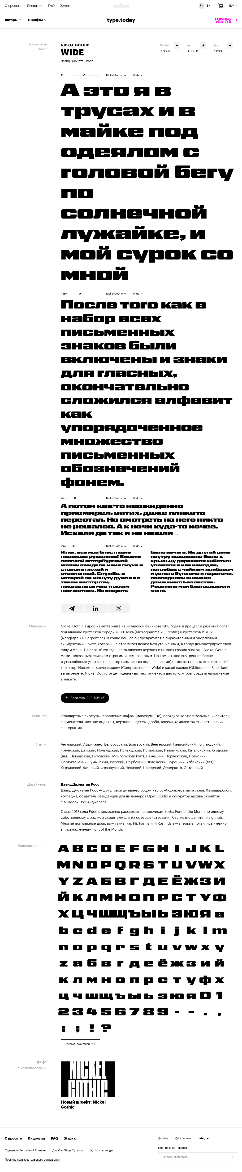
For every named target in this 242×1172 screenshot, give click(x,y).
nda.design (105, 1150)
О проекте (13, 6)
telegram (205, 1138)
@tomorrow (183, 1138)
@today (163, 1138)
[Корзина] (220, 6)
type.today (121, 20)
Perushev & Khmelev (32, 1150)
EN (209, 5)
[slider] (84, 75)
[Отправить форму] (232, 1157)
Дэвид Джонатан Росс (77, 61)
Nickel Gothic (75, 45)
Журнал (66, 6)
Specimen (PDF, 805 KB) (87, 697)
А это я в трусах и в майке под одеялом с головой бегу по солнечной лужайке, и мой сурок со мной (147, 182)
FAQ (51, 6)
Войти (233, 5)
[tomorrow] (226, 20)
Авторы (11, 20)
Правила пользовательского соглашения (32, 1159)
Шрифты (35, 20)
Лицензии (34, 6)
